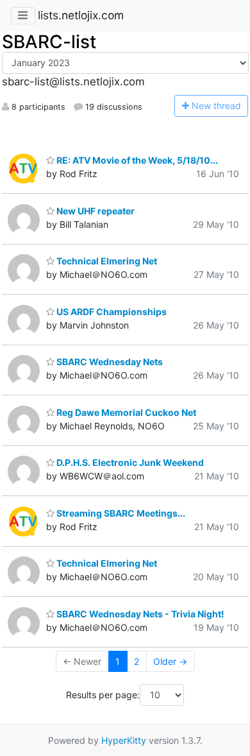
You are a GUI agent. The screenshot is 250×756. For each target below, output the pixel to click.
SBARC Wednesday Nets (108, 361)
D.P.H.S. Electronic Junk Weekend (129, 462)
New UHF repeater (94, 210)
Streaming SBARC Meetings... (119, 513)
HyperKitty (123, 740)
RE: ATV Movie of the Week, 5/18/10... (136, 160)
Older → (170, 661)
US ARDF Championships (110, 311)
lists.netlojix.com (81, 15)
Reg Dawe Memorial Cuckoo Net (125, 412)
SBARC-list (49, 42)
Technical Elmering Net (105, 260)
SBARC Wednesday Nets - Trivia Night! (139, 613)
